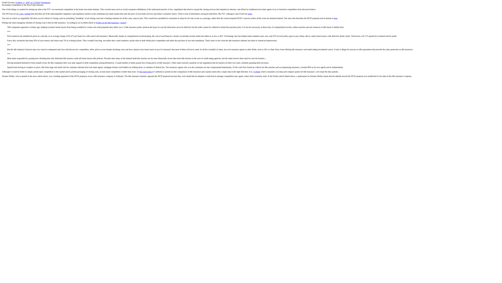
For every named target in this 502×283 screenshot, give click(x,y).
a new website (25, 14)
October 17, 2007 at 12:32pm (27, 2)
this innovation (146, 72)
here (335, 18)
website (257, 72)
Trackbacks (45, 2)
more (250, 14)
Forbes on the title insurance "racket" (111, 23)
